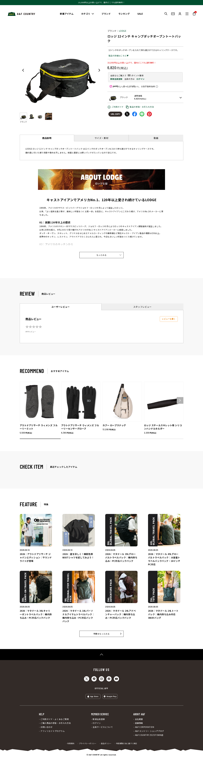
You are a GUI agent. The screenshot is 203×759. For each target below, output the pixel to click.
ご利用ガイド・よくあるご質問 (54, 719)
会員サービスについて (103, 727)
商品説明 (46, 138)
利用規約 (70, 743)
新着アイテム (67, 13)
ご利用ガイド (118, 106)
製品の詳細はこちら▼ (119, 55)
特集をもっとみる (101, 633)
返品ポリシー (106, 743)
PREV (23, 70)
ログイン (140, 79)
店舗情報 (139, 723)
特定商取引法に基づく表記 (126, 743)
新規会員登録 (116, 79)
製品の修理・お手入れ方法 (142, 106)
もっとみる (102, 255)
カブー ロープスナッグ (114, 425)
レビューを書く (169, 319)
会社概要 (139, 719)
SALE (140, 13)
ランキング (124, 13)
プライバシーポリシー (87, 743)
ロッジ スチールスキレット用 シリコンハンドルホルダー (163, 427)
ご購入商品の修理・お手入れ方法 (55, 723)
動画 (156, 138)
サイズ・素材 (101, 138)
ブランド (106, 13)
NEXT (99, 70)
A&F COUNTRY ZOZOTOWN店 (149, 735)
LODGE (122, 30)
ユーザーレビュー (60, 306)
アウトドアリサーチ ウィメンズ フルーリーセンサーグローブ (80, 427)
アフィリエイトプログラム (52, 731)
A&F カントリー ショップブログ (149, 731)
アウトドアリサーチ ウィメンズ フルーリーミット (39, 427)
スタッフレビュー (142, 306)
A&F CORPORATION (144, 727)
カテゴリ (85, 13)
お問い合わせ (46, 727)
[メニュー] (186, 13)
